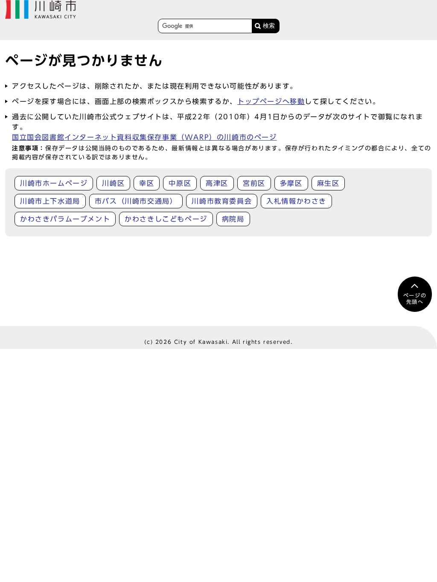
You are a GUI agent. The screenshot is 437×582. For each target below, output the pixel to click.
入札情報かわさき (296, 201)
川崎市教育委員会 (222, 201)
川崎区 (113, 183)
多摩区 (291, 183)
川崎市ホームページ (53, 183)
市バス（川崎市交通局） (136, 201)
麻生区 (328, 183)
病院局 (233, 219)
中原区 (180, 183)
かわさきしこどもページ (166, 219)
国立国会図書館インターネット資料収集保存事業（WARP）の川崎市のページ (144, 137)
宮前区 (254, 183)
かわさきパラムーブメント (65, 219)
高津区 (217, 183)
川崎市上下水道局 (50, 201)
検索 (269, 26)
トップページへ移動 (271, 101)
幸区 (146, 183)
